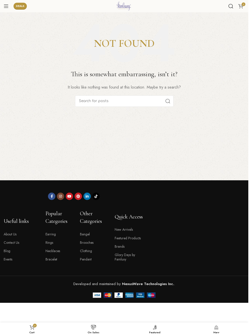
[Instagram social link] (60, 196)
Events (8, 259)
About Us (10, 234)
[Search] (231, 6)
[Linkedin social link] (87, 196)
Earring (51, 234)
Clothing (86, 250)
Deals (20, 6)
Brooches (87, 242)
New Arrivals (124, 229)
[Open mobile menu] (6, 6)
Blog (7, 250)
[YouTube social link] (69, 196)
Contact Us (11, 242)
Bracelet (51, 259)
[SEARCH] (167, 101)
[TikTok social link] (96, 196)
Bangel (85, 234)
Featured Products (128, 238)
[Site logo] (124, 5)
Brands (120, 246)
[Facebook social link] (51, 196)
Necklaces (53, 250)
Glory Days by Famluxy (125, 257)
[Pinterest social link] (78, 196)
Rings (49, 242)
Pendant (86, 259)
